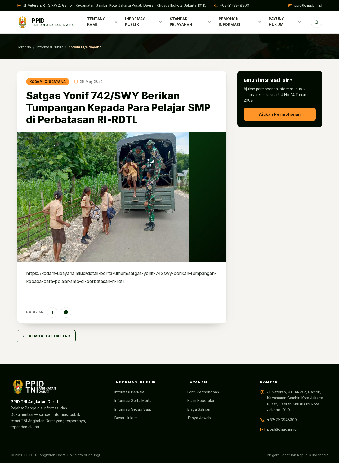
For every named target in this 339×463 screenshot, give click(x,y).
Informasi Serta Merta (132, 400)
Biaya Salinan (198, 409)
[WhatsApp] (66, 312)
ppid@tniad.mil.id (308, 5)
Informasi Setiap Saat (132, 409)
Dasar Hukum (125, 418)
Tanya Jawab (199, 418)
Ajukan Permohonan (280, 114)
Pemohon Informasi (229, 22)
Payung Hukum (276, 22)
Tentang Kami (96, 22)
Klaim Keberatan (201, 400)
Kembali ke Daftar (49, 336)
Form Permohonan (203, 392)
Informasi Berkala (129, 392)
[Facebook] (52, 312)
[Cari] (316, 22)
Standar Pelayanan (181, 22)
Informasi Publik (136, 22)
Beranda (24, 47)
